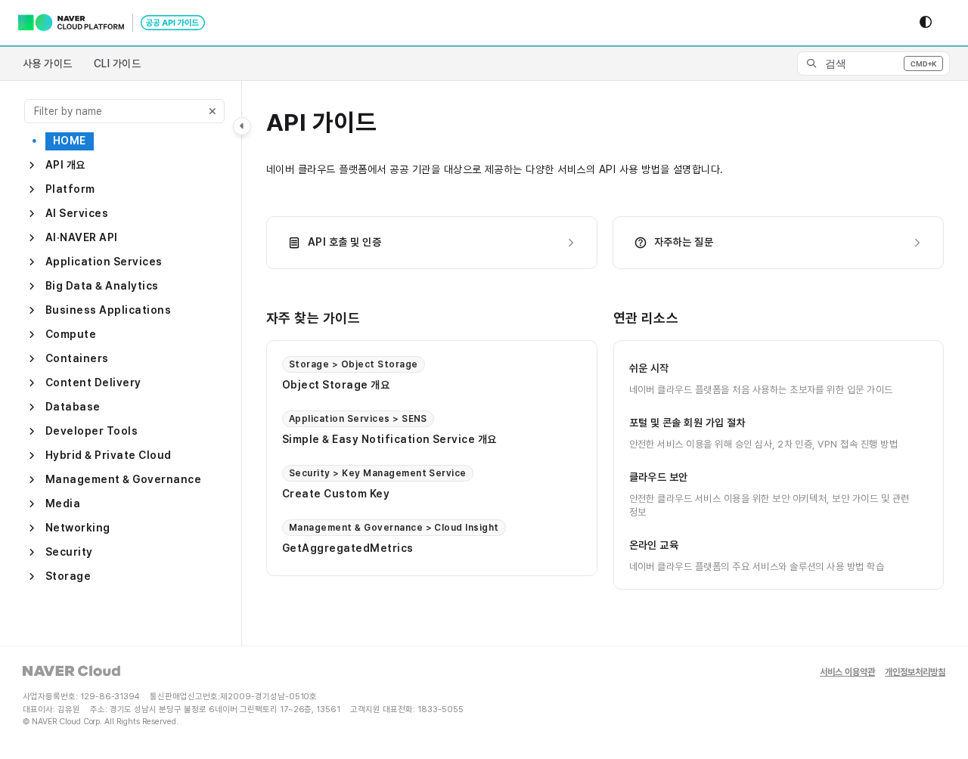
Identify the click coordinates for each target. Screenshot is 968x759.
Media (62, 503)
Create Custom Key (335, 494)
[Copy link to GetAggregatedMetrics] (438, 548)
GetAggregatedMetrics (348, 548)
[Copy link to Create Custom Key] (414, 494)
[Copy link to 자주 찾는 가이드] (384, 319)
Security (69, 552)
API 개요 (65, 165)
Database (73, 407)
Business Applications (108, 310)
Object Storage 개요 (335, 385)
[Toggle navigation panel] (242, 126)
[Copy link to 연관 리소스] (702, 319)
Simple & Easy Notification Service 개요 (389, 439)
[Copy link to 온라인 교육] (702, 545)
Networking (77, 528)
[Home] (111, 23)
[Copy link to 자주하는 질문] (737, 243)
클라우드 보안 (658, 476)
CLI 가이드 (117, 63)
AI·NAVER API (81, 237)
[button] (873, 63)
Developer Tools (91, 431)
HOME (69, 141)
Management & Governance (123, 479)
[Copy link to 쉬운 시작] (693, 368)
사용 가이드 (48, 63)
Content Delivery (93, 382)
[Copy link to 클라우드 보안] (712, 477)
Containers (77, 358)
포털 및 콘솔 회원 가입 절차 (687, 422)
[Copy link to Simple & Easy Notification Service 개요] (521, 439)
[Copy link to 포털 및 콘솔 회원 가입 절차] (770, 422)
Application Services (104, 262)
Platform (70, 189)
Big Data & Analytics (102, 286)
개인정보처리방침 (915, 672)
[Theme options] (926, 23)
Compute (70, 334)
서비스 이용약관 (847, 672)
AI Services (76, 213)
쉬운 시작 (649, 367)
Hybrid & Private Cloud (108, 455)
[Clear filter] (212, 111)
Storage (68, 576)
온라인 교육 (654, 544)
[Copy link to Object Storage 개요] (414, 385)
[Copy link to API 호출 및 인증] (405, 243)
